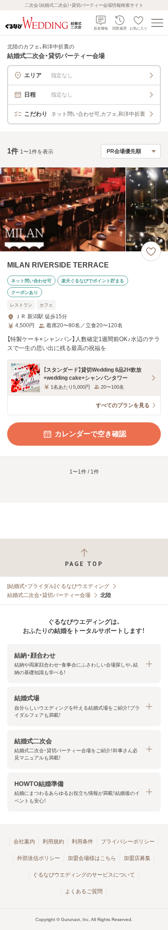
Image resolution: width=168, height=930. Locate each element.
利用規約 (53, 841)
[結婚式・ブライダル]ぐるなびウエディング (58, 586)
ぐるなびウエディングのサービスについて (84, 875)
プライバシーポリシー (128, 841)
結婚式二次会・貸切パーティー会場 (48, 595)
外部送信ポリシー (38, 858)
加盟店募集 (137, 858)
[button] (84, 663)
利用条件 (82, 841)
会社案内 (24, 841)
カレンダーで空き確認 (90, 434)
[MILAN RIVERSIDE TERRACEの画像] (84, 209)
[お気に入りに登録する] (151, 251)
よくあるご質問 (84, 891)
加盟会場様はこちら (92, 858)
